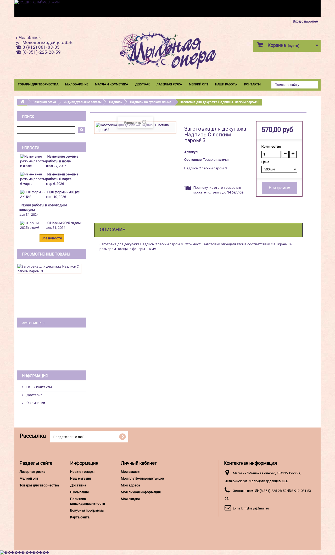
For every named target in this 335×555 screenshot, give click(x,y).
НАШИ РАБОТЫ (226, 84)
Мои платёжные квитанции (142, 478)
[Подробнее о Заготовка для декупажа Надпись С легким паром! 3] (49, 269)
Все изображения (52, 358)
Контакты (252, 84)
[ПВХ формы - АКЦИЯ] (33, 194)
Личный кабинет (139, 463)
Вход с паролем (305, 21)
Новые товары (82, 472)
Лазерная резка (169, 84)
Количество (271, 146)
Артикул (191, 152)
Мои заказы (130, 472)
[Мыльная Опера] (167, 51)
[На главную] (22, 102)
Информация (35, 376)
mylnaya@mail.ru (256, 508)
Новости (30, 148)
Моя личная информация (141, 492)
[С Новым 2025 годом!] (33, 225)
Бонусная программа (87, 510)
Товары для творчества (38, 84)
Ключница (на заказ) (52, 349)
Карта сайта (80, 517)
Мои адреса (130, 485)
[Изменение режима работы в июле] (33, 161)
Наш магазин (80, 478)
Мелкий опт (198, 84)
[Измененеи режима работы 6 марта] (33, 178)
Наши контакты (39, 387)
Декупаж (142, 84)
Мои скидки (130, 499)
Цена (265, 162)
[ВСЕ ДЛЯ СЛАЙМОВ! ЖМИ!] (167, 8)
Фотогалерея (33, 323)
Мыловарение (76, 84)
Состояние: (193, 160)
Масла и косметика (111, 84)
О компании (35, 403)
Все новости (52, 238)
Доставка (34, 395)
